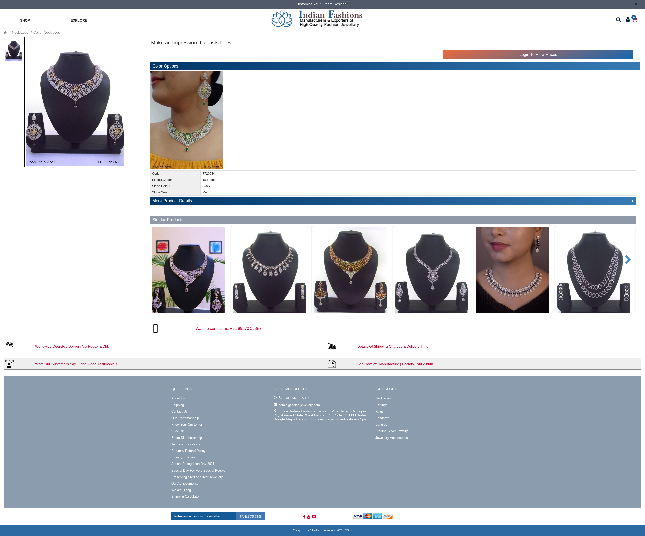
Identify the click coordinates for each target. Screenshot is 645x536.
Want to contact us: (212, 328)
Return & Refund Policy (188, 451)
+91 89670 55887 (246, 328)
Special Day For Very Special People (198, 470)
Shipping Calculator (185, 496)
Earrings (381, 405)
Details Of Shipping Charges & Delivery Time (392, 346)
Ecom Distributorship (186, 438)
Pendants (382, 418)
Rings (379, 411)
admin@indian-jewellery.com (299, 405)
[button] (152, 257)
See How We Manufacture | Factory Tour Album (395, 364)
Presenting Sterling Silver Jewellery (197, 477)
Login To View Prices (538, 54)
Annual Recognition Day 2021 (192, 464)
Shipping (177, 405)
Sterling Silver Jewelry (391, 431)
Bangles (381, 424)
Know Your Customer (186, 424)
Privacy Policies (183, 457)
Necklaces (20, 32)
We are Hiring (181, 490)
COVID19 (178, 431)
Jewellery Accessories (391, 438)
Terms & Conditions (185, 444)
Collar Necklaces (46, 32)
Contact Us (179, 411)
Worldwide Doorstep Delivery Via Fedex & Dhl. (72, 346)
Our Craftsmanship (185, 418)
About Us (178, 398)
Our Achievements (184, 483)
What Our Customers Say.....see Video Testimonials (76, 364)
